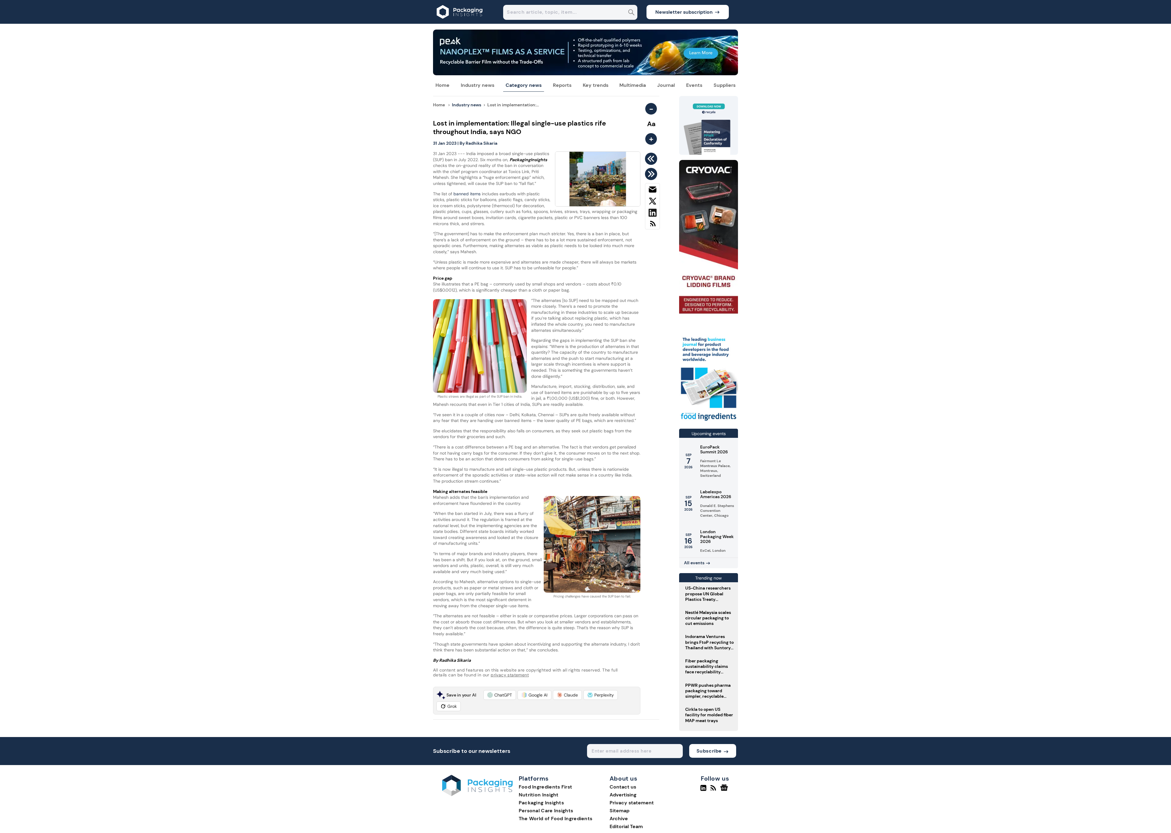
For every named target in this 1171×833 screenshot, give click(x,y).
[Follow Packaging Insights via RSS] (714, 790)
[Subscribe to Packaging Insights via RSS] (652, 226)
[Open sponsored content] (585, 73)
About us (624, 779)
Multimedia (632, 85)
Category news (524, 85)
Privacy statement (632, 803)
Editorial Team (626, 826)
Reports (562, 85)
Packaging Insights (541, 803)
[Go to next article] (652, 174)
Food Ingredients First (545, 787)
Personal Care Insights (546, 811)
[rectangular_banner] (708, 421)
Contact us (623, 787)
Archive (619, 818)
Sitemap (619, 811)
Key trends (595, 85)
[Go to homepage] (477, 794)
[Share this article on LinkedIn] (652, 214)
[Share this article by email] (652, 191)
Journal (666, 85)
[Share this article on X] (652, 202)
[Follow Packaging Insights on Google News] (725, 790)
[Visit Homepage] (460, 22)
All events (694, 562)
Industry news (477, 85)
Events (694, 85)
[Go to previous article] (652, 159)
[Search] (631, 13)
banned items (467, 193)
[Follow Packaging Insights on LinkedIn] (703, 790)
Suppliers (725, 85)
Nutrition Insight (539, 795)
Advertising (623, 795)
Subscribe (709, 751)
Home (442, 85)
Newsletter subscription (684, 12)
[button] (499, 695)
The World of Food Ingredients (556, 818)
